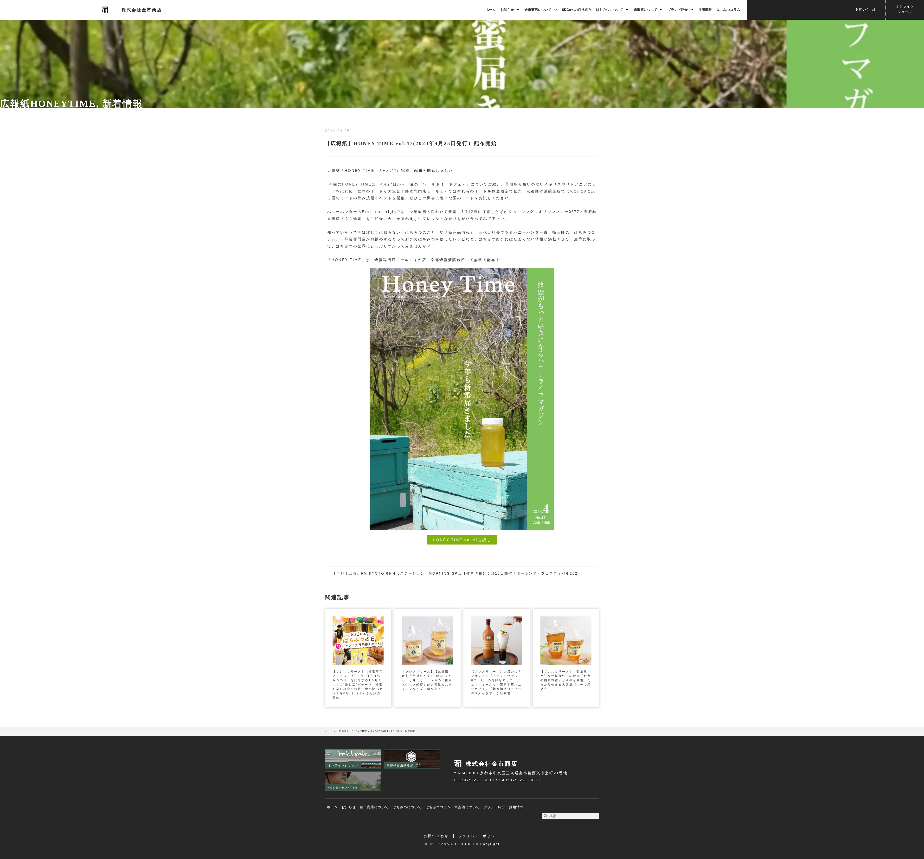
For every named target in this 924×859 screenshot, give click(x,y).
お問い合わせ (436, 836)
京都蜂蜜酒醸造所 (400, 765)
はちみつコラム (728, 10)
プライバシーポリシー (478, 836)
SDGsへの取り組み (576, 10)
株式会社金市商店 (142, 9)
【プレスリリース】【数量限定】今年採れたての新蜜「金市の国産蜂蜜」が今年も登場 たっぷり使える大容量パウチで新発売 (565, 680)
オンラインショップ (343, 765)
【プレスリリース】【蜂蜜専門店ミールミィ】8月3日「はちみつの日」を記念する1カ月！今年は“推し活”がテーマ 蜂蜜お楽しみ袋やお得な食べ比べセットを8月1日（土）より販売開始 (358, 684)
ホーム (491, 10)
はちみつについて (609, 10)
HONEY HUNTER (343, 787)
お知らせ (507, 10)
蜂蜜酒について (645, 10)
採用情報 (705, 10)
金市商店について (538, 10)
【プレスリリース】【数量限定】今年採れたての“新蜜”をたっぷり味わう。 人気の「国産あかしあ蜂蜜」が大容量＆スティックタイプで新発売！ (427, 680)
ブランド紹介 (677, 10)
